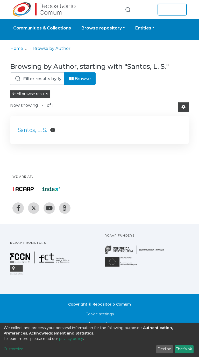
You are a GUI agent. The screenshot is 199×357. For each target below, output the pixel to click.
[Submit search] (128, 9)
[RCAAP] (64, 208)
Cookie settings (100, 314)
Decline (164, 349)
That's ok (184, 349)
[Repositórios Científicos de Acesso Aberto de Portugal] (23, 189)
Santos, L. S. (32, 130)
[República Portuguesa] (137, 253)
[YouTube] (49, 208)
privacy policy (71, 338)
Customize (13, 349)
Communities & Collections (42, 28)
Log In (171, 9)
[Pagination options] (183, 107)
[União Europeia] (124, 266)
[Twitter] (33, 208)
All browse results (32, 94)
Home (16, 48)
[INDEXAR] (51, 189)
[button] (146, 9)
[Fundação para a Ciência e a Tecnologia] (40, 262)
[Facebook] (18, 208)
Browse (82, 78)
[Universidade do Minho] (17, 274)
